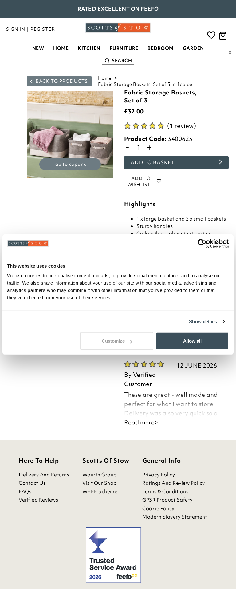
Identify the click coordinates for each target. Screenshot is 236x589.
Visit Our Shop (99, 483)
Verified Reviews (38, 500)
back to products (61, 81)
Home (61, 48)
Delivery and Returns (44, 475)
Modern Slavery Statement (174, 517)
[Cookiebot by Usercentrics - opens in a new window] (202, 243)
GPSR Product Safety (167, 500)
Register (42, 29)
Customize (113, 341)
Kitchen (89, 48)
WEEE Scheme (100, 491)
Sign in (15, 29)
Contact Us (32, 483)
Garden (193, 48)
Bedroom (161, 48)
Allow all (192, 341)
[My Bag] (223, 35)
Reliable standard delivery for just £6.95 (118, 8)
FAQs (25, 491)
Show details (203, 321)
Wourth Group (99, 475)
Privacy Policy (158, 475)
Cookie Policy (158, 508)
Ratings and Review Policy (173, 483)
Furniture (124, 48)
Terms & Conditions (165, 491)
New (38, 48)
